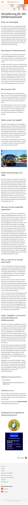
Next (26, 441)
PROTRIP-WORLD (5, 369)
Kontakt (2, 468)
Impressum (3, 479)
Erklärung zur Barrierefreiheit (7, 477)
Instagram (6, 491)
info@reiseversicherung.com (11, 403)
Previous (1, 441)
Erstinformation (4, 482)
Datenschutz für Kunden (6, 475)
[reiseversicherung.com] (14, 2)
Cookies (2, 470)
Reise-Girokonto (6, 380)
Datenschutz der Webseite (7, 473)
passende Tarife (20, 367)
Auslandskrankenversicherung (8, 42)
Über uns (3, 466)
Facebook (6, 489)
